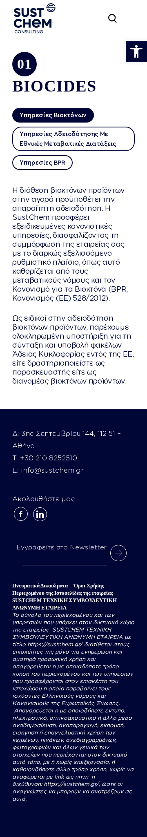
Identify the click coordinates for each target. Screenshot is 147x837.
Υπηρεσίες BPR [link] (42, 162)
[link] (136, 51)
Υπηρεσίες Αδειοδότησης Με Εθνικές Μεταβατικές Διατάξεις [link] (68, 139)
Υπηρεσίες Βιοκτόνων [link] (53, 115)
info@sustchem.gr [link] (52, 470)
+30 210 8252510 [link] (48, 458)
